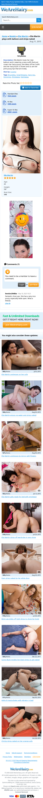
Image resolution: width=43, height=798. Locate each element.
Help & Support (17, 753)
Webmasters (18, 757)
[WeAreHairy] (21, 769)
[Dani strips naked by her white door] (21, 558)
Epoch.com (15, 786)
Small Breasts (22, 75)
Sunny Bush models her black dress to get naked (20, 660)
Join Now (33, 284)
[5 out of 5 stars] (30, 83)
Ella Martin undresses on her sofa (14, 374)
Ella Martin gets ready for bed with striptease (19, 497)
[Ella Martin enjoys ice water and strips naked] (21, 395)
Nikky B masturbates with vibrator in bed (17, 700)
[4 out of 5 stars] (28, 83)
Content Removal (21, 792)
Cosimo (13, 72)
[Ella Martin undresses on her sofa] (21, 355)
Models (12, 36)
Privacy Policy (7, 757)
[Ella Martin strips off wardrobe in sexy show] (21, 518)
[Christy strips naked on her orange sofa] (21, 721)
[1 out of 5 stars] (21, 83)
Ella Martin (23, 36)
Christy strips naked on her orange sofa (16, 741)
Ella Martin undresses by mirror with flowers (18, 456)
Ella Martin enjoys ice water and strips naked (18, 415)
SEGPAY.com (8, 790)
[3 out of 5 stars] (26, 83)
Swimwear (24, 77)
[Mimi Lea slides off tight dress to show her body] (21, 599)
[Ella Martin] (21, 144)
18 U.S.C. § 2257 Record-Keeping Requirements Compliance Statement (21, 761)
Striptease (16, 77)
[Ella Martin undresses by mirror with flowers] (21, 436)
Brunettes (12, 75)
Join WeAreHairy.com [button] (16, 324)
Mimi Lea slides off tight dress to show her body (20, 619)
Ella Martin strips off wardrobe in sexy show (18, 537)
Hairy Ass (31, 75)
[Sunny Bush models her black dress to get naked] (21, 640)
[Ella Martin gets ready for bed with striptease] (21, 477)
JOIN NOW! (36, 27)
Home (4, 36)
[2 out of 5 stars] (23, 83)
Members (27, 757)
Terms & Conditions (30, 753)
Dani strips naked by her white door (15, 578)
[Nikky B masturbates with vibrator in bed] (21, 681)
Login (21, 284)
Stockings (7, 77)
